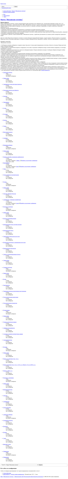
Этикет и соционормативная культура (11, 254)
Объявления (6, 451)
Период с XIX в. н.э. (7, 370)
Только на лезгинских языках (9, 322)
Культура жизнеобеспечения (9, 218)
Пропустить (3, 3)
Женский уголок (7, 444)
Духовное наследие (7, 267)
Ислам (4, 279)
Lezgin (17, 203)
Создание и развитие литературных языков (13, 334)
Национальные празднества (9, 248)
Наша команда (6, 474)
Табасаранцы (6, 102)
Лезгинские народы (7, 72)
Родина (5, 181)
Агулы (4, 108)
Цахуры (5, 120)
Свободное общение (7, 414)
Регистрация (7, 15)
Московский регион (7, 389)
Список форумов (7, 10)
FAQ (4, 14)
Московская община (7, 145)
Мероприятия (6, 162)
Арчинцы (5, 138)
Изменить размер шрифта (9, 12)
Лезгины (5, 96)
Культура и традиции (8, 206)
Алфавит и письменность (9, 328)
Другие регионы (7, 407)
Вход (5, 16)
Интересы (5, 426)
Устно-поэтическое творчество (10, 303)
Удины (4, 126)
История (5, 347)
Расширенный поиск (6, 7)
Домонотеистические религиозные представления (14, 291)
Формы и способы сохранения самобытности (13, 157)
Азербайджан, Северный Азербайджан (12, 199)
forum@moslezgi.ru (45, 70)
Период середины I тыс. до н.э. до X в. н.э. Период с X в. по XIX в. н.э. (19, 364)
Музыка (5, 432)
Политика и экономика (8, 377)
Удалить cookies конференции (17, 474)
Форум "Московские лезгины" (19, 10)
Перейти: (4, 464)
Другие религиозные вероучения (10, 297)
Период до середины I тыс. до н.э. (11, 358)
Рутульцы (5, 114)
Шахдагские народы (7, 132)
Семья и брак (6, 260)
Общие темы (6, 78)
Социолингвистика (7, 340)
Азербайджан (6, 401)
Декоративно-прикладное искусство (11, 236)
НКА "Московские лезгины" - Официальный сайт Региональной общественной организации (22, 476)
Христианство (6, 285)
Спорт (4, 438)
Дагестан (5, 395)
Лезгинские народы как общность (11, 90)
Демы (4, 168)
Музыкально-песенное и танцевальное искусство (14, 242)
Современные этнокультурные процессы (12, 84)
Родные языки (6, 310)
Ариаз (17, 166)
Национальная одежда (8, 230)
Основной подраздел (8, 420)
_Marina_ (18, 160)
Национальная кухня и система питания (12, 224)
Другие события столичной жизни (11, 174)
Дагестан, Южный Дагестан (9, 193)
